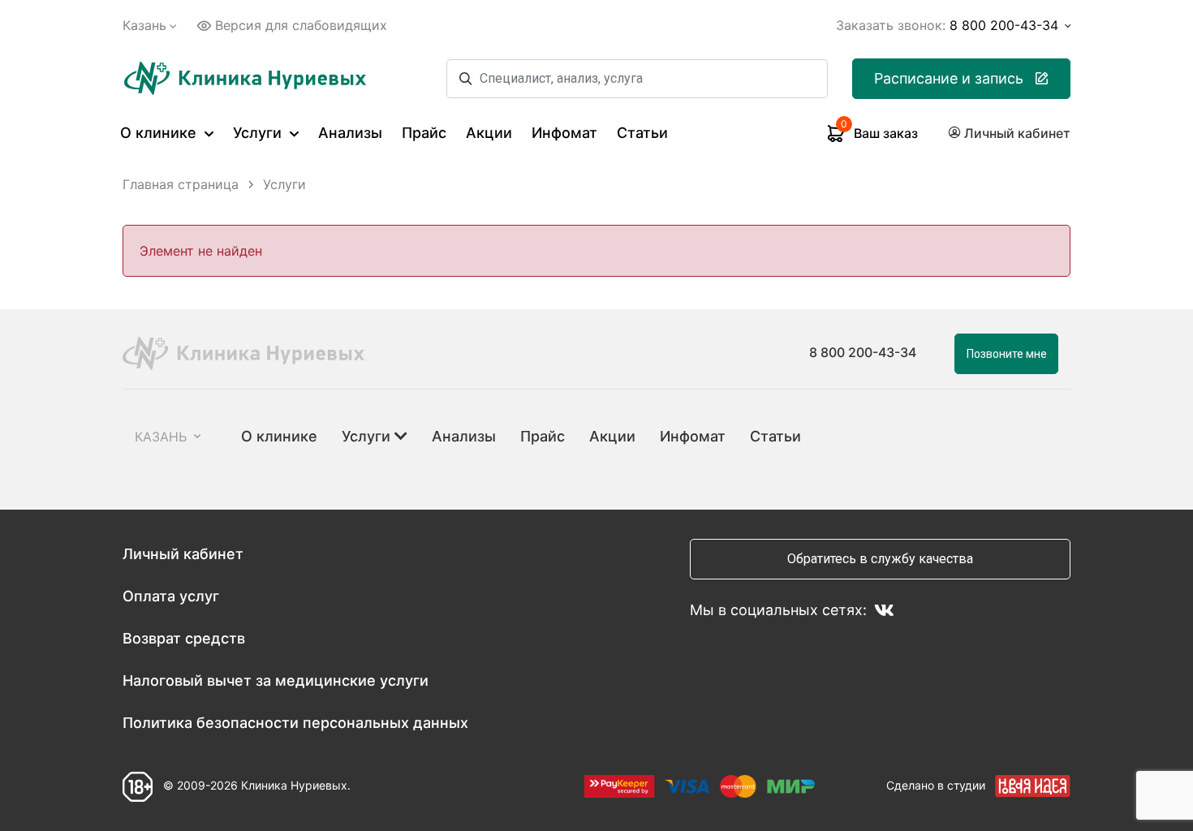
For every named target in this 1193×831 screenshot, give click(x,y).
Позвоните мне (1007, 353)
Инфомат (564, 132)
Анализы (350, 132)
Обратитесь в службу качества (880, 558)
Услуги (259, 132)
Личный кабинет (183, 553)
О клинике (160, 132)
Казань (144, 25)
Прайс (424, 132)
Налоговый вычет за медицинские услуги (276, 680)
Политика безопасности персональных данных (295, 722)
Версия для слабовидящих (301, 25)
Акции (489, 132)
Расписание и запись (948, 78)
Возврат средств (184, 638)
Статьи (642, 132)
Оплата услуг (171, 596)
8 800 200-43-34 (862, 352)
